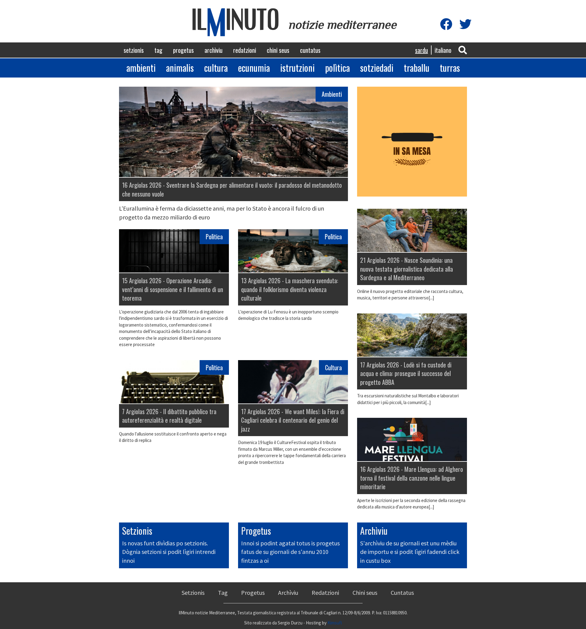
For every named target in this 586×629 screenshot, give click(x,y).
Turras (450, 67)
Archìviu (213, 50)
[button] (462, 49)
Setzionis (134, 50)
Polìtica (337, 67)
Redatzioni (244, 50)
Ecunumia (254, 67)
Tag (158, 50)
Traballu (416, 67)
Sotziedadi (376, 67)
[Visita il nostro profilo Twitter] (465, 24)
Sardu (421, 50)
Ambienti (141, 67)
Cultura (216, 67)
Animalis (180, 67)
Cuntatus (310, 50)
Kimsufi (334, 623)
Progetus (183, 50)
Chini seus (278, 50)
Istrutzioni (297, 67)
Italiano (443, 50)
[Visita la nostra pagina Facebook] (446, 24)
